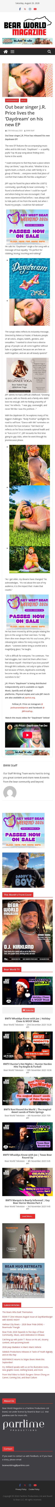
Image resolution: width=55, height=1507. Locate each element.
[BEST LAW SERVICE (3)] (27, 359)
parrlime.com (8, 1415)
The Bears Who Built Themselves (17, 1312)
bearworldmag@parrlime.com (15, 1465)
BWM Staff (30, 130)
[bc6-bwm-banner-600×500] (23, 854)
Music (23, 100)
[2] (27, 596)
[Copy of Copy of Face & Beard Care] (23, 1224)
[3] (23, 1264)
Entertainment (12, 100)
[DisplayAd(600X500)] (23, 814)
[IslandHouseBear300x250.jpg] (27, 211)
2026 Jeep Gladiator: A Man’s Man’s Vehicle (21, 1347)
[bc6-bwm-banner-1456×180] (27, 751)
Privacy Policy (21, 1489)
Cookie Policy (34, 1489)
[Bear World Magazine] (5, 51)
